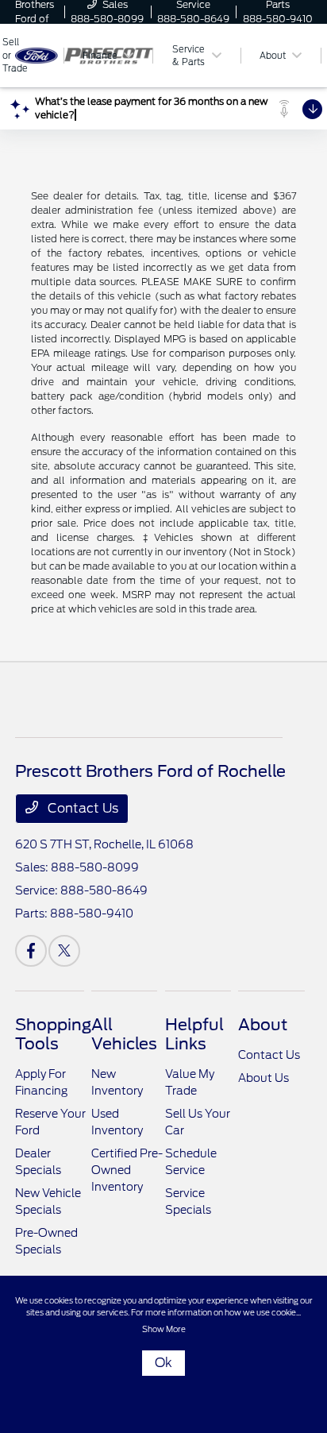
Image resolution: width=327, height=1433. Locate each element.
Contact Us (81, 808)
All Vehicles (124, 1034)
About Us (263, 1078)
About (262, 1024)
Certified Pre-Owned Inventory (127, 1170)
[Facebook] (31, 951)
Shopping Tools (53, 1034)
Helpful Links (194, 1034)
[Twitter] (64, 951)
